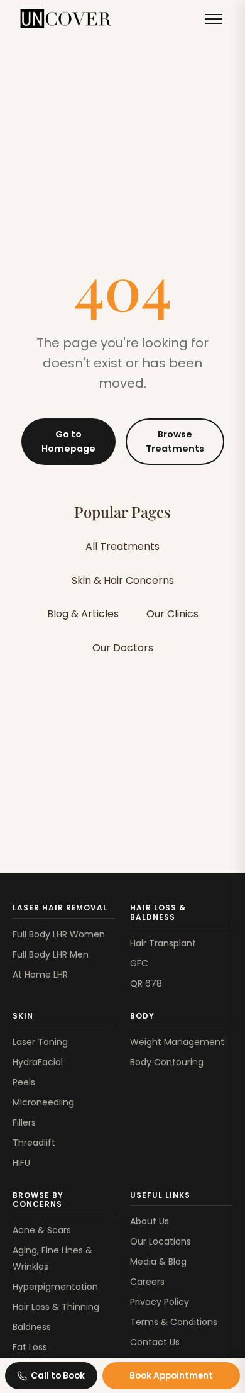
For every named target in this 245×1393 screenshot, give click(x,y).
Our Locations (160, 1241)
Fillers (24, 1122)
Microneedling (43, 1102)
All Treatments (122, 546)
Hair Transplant (163, 943)
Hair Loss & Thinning (56, 1307)
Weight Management (177, 1042)
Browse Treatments (175, 441)
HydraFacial (38, 1062)
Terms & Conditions (173, 1322)
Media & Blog (158, 1261)
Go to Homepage (68, 441)
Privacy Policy (159, 1301)
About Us (149, 1221)
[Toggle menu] (213, 19)
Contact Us (155, 1342)
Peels (24, 1082)
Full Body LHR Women (59, 934)
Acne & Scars (42, 1230)
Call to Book (58, 1376)
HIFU (21, 1162)
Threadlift (34, 1142)
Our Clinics (172, 614)
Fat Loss (30, 1347)
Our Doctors (122, 648)
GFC (139, 963)
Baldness (32, 1327)
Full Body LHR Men (51, 954)
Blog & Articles (83, 614)
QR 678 (146, 983)
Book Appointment (171, 1376)
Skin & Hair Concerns (123, 580)
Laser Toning (40, 1042)
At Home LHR (40, 974)
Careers (147, 1281)
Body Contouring (167, 1062)
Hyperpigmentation (55, 1286)
